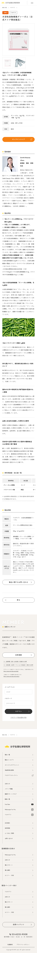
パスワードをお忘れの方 (19, 717)
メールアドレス (10, 687)
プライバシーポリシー (23, 945)
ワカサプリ (12, 7)
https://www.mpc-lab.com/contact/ (11, 676)
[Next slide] (27, 39)
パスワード (8, 699)
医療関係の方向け (8, 848)
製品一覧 (4, 7)
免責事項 (10, 945)
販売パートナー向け (9, 885)
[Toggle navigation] (32, 3)
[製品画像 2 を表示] (20, 62)
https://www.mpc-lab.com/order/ (11, 671)
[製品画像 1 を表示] (7, 62)
